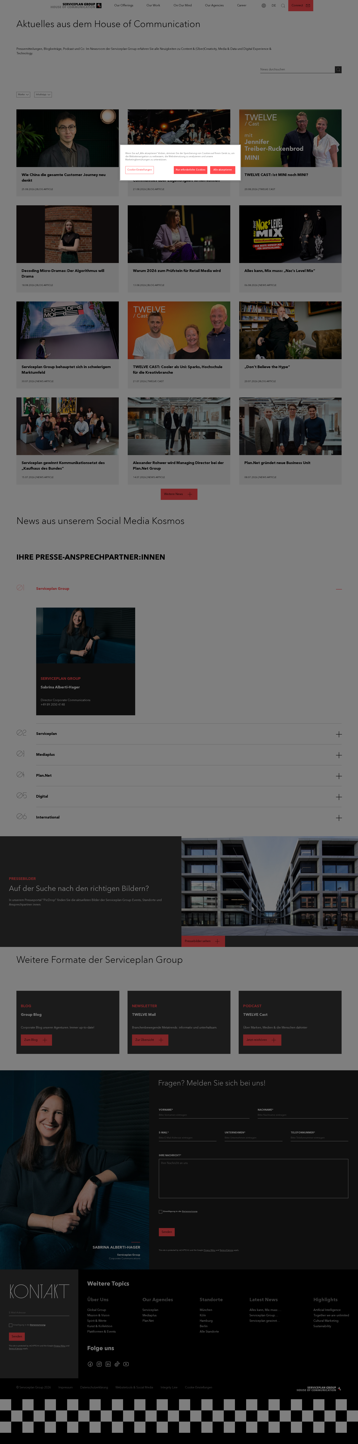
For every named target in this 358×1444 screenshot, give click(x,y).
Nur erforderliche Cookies (190, 170)
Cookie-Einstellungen (139, 170)
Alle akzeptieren (222, 170)
